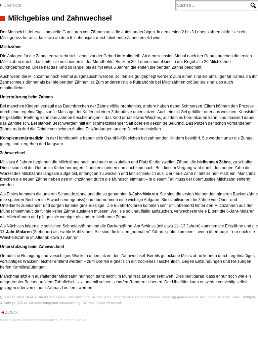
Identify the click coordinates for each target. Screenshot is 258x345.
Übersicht (12, 5)
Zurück (10, 312)
